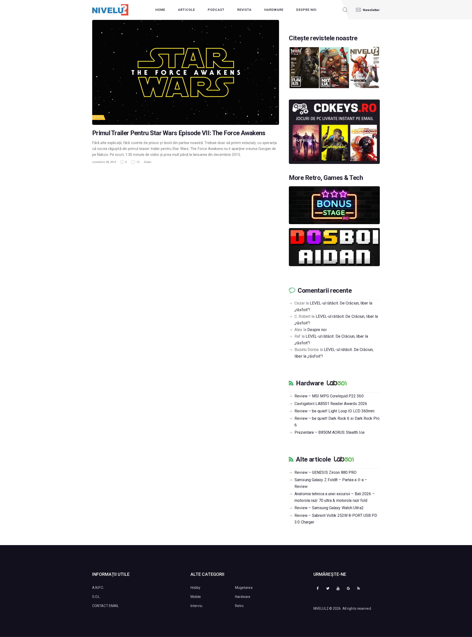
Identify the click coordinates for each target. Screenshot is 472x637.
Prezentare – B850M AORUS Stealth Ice (330, 432)
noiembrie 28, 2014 (104, 162)
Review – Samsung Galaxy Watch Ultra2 (329, 508)
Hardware (310, 383)
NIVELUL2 (320, 608)
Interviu (196, 606)
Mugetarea (243, 588)
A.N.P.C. (98, 588)
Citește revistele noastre (323, 38)
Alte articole (313, 459)
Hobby (196, 588)
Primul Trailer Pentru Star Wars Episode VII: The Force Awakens (179, 133)
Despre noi (316, 329)
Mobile (196, 597)
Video (98, 117)
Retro (239, 606)
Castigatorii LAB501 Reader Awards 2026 (331, 403)
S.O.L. (96, 597)
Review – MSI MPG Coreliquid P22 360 (329, 396)
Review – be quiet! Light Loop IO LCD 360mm (334, 411)
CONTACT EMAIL (105, 606)
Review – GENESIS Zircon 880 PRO (325, 472)
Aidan (147, 162)
